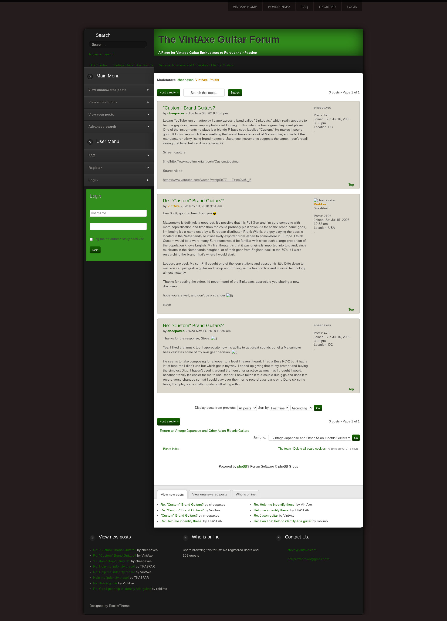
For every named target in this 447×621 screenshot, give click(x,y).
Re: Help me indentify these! (181, 521)
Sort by (264, 407)
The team (284, 448)
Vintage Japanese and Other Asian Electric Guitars (196, 65)
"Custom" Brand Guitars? (193, 200)
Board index (171, 449)
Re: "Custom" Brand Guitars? (182, 504)
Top (351, 184)
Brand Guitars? (189, 107)
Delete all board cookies (309, 448)
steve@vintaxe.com (302, 550)
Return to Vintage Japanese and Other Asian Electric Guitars (204, 430)
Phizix (214, 80)
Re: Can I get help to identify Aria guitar (283, 521)
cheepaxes (185, 80)
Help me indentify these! (271, 510)
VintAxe (201, 80)
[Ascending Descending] (306, 407)
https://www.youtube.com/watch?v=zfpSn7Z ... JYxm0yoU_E (207, 180)
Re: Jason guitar (266, 515)
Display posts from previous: (216, 407)
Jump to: (259, 437)
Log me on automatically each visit (119, 239)
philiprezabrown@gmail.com (308, 559)
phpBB (242, 466)
